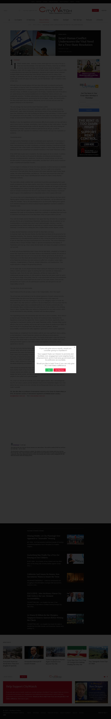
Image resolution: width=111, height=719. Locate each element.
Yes (49, 370)
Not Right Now (60, 370)
